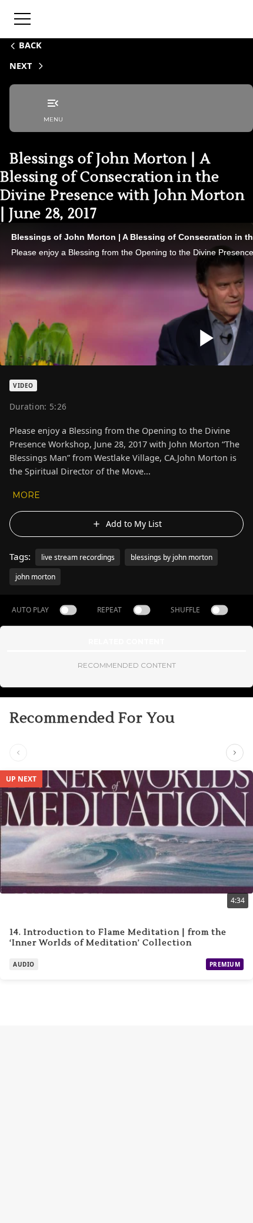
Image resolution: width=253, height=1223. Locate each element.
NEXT (20, 65)
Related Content (126, 641)
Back (30, 45)
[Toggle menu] (22, 19)
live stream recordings (78, 557)
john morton (35, 577)
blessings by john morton (171, 557)
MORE (26, 495)
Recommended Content (127, 665)
